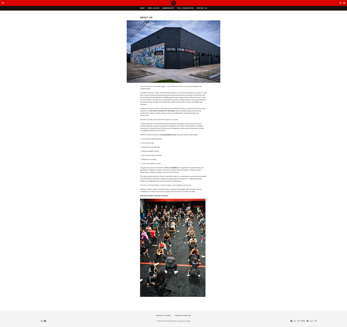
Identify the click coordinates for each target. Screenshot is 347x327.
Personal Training (163, 315)
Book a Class (153, 8)
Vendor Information (183, 315)
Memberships (168, 8)
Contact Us (202, 8)
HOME (142, 8)
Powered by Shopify (183, 321)
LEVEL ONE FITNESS (169, 321)
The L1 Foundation (185, 8)
